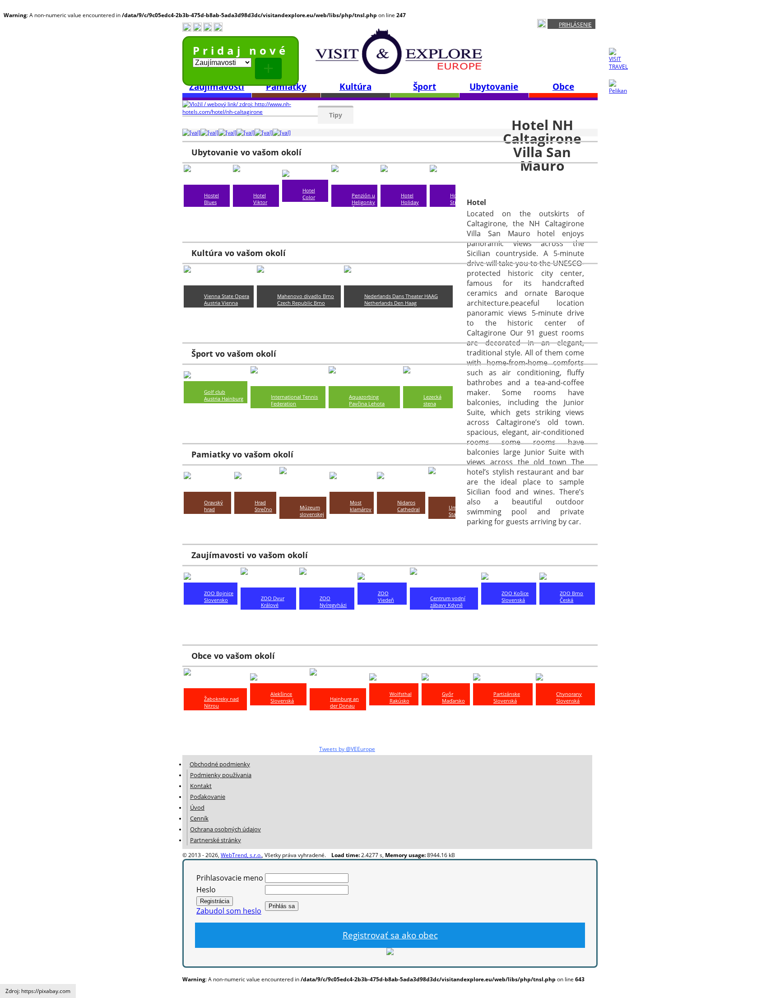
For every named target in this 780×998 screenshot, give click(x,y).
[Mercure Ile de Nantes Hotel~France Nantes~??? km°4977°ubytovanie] (264, 132)
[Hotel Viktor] (256, 180)
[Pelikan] (618, 90)
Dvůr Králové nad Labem (276, 615)
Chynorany (569, 693)
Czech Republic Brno (301, 302)
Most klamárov (360, 506)
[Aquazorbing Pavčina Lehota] (364, 381)
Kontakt (201, 786)
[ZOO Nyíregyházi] (326, 583)
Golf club (214, 391)
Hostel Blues (211, 198)
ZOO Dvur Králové (272, 601)
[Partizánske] (496, 678)
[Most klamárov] (352, 487)
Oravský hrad (213, 506)
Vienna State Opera (226, 296)
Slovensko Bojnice (216, 603)
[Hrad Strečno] (255, 487)
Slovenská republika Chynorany (569, 707)
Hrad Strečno (263, 506)
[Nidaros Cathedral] (401, 487)
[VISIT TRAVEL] (618, 66)
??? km (211, 229)
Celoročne (216, 316)
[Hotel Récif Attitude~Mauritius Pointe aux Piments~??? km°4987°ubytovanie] (227, 132)
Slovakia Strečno (264, 519)
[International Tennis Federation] (288, 381)
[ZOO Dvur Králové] (268, 583)
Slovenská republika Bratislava (216, 215)
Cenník (199, 818)
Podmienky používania (220, 775)
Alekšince (281, 693)
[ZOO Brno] (559, 578)
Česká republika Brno (363, 215)
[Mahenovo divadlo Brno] (299, 280)
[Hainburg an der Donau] (338, 683)
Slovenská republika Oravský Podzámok (216, 526)
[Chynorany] (558, 678)
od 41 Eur (313, 204)
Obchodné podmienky (220, 764)
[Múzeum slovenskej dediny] (302, 492)
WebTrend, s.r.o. (241, 855)
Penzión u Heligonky (363, 198)
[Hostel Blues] (207, 180)
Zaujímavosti (216, 87)
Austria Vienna (221, 302)
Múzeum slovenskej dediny (312, 514)
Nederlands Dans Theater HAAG (401, 296)
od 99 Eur (412, 215)
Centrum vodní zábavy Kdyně (447, 601)
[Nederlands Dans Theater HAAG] (398, 280)
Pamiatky (286, 87)
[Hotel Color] (305, 175)
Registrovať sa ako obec (390, 935)
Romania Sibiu (360, 519)
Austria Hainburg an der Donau (223, 402)
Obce (563, 87)
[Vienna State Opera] (219, 280)
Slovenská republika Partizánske (506, 707)
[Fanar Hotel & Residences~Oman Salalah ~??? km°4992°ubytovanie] (209, 132)
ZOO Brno (571, 593)
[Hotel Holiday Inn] (404, 180)
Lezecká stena (432, 400)
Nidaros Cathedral (408, 506)
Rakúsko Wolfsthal (401, 704)
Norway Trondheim (410, 519)
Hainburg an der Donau (344, 702)
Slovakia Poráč (433, 413)
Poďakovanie (207, 797)
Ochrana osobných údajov (225, 829)
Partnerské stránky (215, 840)
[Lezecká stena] (428, 381)
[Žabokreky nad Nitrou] (215, 683)
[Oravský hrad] (207, 487)
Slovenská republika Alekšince (282, 707)
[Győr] (434, 678)
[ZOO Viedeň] (381, 578)
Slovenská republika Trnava (412, 229)
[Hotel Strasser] (451, 180)
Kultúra (355, 87)
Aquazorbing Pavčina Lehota (367, 400)
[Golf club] (202, 376)
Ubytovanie (493, 87)
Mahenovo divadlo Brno (305, 296)
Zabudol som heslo (228, 911)
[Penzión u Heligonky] (354, 180)
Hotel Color (308, 194)
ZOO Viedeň (386, 596)
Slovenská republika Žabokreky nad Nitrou (221, 722)
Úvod (197, 807)
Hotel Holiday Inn (410, 202)
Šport (424, 87)
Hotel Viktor (260, 198)
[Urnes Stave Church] (448, 492)
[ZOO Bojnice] (208, 578)
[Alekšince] (269, 678)
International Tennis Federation (294, 400)
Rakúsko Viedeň (388, 610)
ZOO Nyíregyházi (333, 601)
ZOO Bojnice (218, 593)
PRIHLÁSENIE (575, 24)
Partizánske (506, 693)
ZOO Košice (515, 593)
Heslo (206, 890)
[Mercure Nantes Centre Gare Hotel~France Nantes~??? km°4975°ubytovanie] (282, 132)
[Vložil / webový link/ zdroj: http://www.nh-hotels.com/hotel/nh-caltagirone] (250, 112)
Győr (447, 693)
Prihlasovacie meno (229, 878)
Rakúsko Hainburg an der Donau (344, 719)
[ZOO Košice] (504, 578)
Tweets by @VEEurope (347, 749)
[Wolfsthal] (389, 678)
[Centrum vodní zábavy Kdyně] (444, 583)
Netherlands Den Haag (390, 302)
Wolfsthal (401, 693)
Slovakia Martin (309, 531)
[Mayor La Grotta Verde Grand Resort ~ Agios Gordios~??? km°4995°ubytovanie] (191, 132)
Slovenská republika (513, 603)
